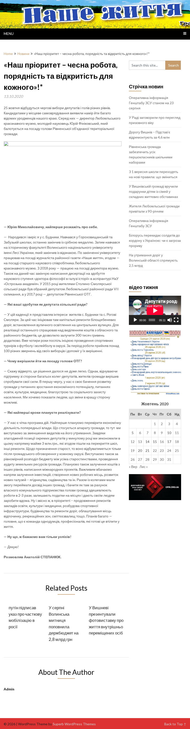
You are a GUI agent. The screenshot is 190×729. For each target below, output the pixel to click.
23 (162, 450)
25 (177, 450)
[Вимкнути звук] (169, 319)
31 (169, 459)
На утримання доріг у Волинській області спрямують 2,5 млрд (153, 260)
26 (133, 459)
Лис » (144, 466)
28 (147, 459)
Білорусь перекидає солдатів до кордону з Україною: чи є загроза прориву (155, 240)
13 (140, 441)
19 (133, 450)
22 (155, 450)
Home (8, 53)
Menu (9, 33)
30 (162, 459)
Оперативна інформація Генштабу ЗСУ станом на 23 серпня (151, 103)
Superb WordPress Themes (74, 724)
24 (169, 450)
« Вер (133, 466)
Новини (23, 53)
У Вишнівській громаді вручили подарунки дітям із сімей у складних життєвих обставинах (153, 191)
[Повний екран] (176, 319)
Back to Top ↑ (175, 724)
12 (133, 441)
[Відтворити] (135, 319)
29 (155, 459)
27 (140, 459)
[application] (155, 310)
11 (177, 433)
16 (162, 441)
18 (177, 441)
